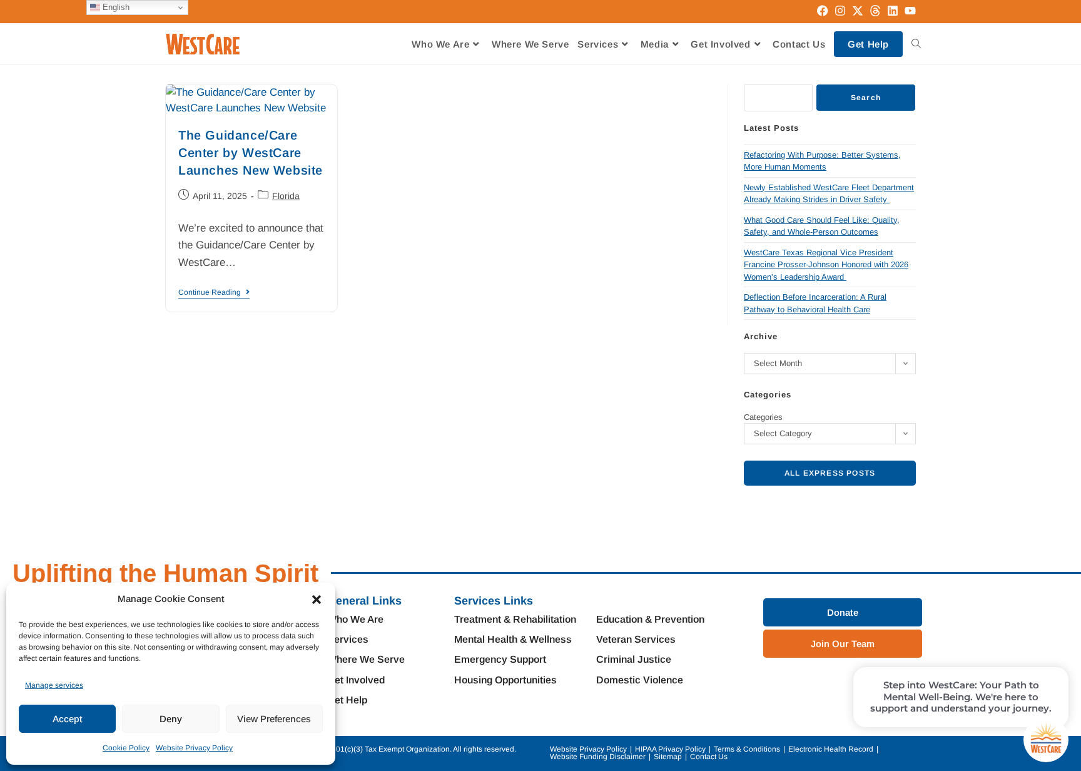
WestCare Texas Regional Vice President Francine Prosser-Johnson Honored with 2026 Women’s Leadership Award (826, 265)
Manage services (54, 685)
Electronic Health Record (830, 749)
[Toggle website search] (916, 44)
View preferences (274, 718)
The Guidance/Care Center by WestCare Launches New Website (250, 152)
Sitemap (668, 756)
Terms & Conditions (747, 749)
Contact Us (709, 756)
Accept (67, 718)
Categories (763, 417)
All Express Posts (829, 473)
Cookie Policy (126, 747)
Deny (171, 718)
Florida (286, 196)
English (114, 7)
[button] (316, 599)
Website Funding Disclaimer (598, 756)
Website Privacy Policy (194, 747)
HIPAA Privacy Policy (670, 749)
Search (866, 97)
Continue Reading (214, 292)
